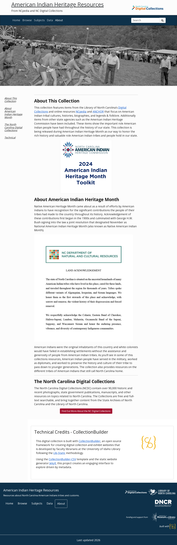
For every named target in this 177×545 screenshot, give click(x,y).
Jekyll (52, 463)
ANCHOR (98, 111)
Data (50, 20)
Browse (27, 20)
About (59, 20)
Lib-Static (59, 453)
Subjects (39, 20)
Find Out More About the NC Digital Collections (86, 411)
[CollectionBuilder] (149, 442)
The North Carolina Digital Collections (13, 127)
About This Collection (10, 100)
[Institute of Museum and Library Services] (161, 517)
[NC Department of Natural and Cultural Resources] (163, 503)
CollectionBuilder (89, 441)
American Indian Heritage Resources (57, 4)
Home (16, 20)
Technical (9, 137)
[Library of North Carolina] (161, 492)
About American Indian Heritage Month (13, 113)
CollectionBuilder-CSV (62, 459)
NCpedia (81, 111)
